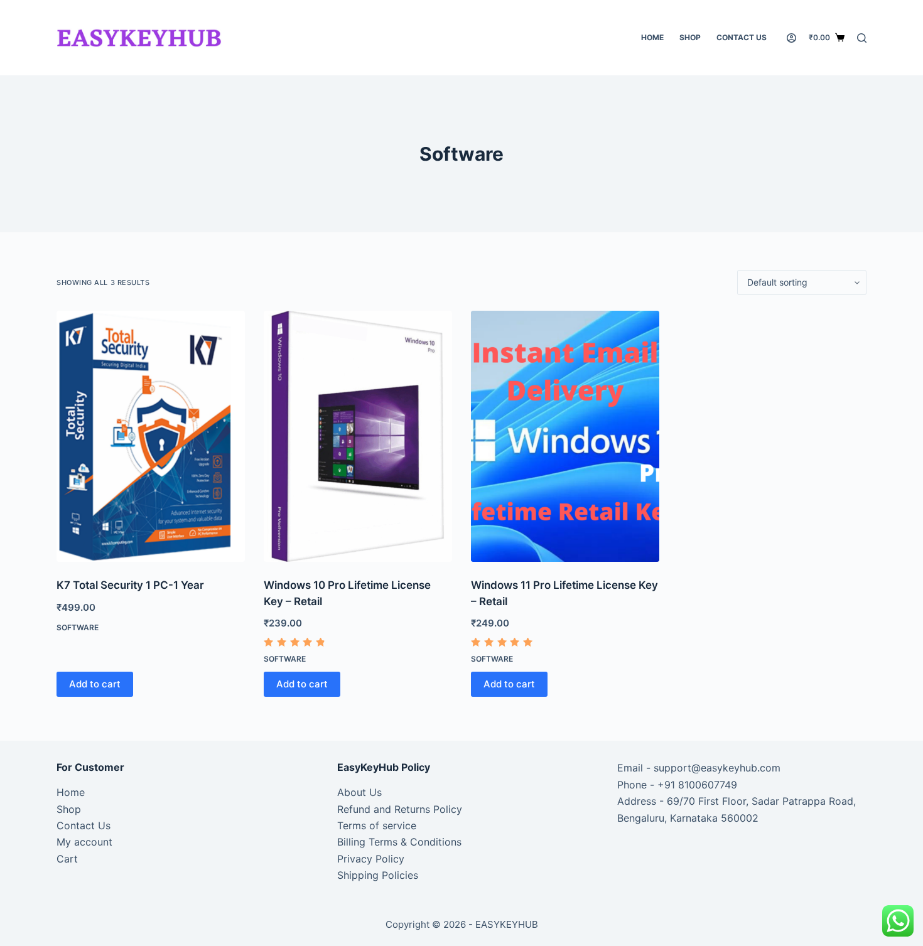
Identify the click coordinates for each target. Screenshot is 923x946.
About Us (359, 792)
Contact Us (741, 37)
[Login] (791, 38)
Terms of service (376, 825)
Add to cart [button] (95, 684)
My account (84, 842)
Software (78, 627)
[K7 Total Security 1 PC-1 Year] (151, 436)
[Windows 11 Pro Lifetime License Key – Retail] (565, 436)
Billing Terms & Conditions (399, 842)
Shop (690, 37)
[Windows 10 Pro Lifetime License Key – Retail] (358, 436)
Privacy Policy (370, 858)
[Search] (861, 38)
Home (652, 37)
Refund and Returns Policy (399, 809)
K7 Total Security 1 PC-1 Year (130, 585)
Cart (67, 858)
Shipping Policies (377, 875)
